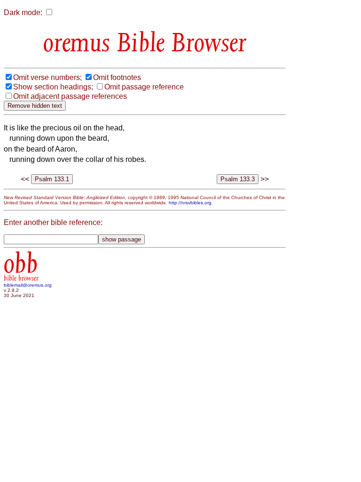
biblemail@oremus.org (28, 285)
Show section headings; (53, 87)
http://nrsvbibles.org (190, 202)
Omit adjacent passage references (70, 96)
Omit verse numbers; (47, 77)
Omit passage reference (144, 87)
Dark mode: (23, 12)
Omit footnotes (117, 77)
